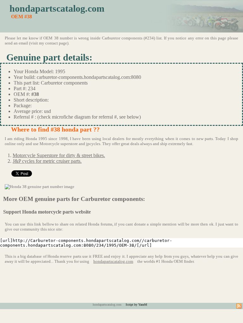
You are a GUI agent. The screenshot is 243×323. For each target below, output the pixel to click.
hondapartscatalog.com (56, 8)
